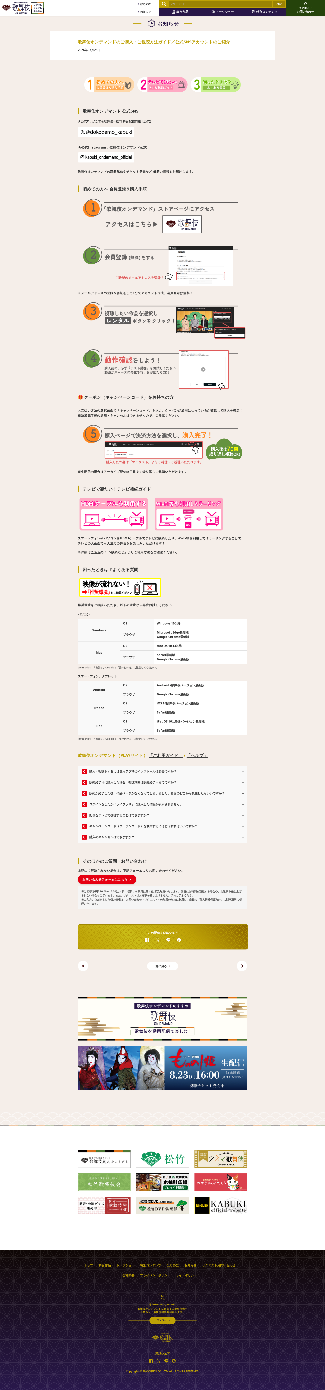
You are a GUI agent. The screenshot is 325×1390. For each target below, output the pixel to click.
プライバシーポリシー (155, 1275)
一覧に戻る (160, 966)
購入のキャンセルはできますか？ (108, 837)
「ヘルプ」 (197, 755)
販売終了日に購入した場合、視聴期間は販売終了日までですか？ (130, 782)
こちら (96, 552)
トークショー (125, 1265)
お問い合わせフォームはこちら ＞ (107, 879)
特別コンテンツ (150, 1265)
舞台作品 (105, 1265)
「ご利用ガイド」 (166, 755)
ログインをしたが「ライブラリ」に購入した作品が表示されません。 (133, 804)
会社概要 (128, 1275)
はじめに (173, 1265)
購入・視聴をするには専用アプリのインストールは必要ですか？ (130, 771)
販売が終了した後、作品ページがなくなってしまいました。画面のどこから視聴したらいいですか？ (154, 793)
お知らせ (191, 1265)
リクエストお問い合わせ (218, 1265)
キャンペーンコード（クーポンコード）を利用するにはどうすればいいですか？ (140, 826)
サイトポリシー (186, 1275)
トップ (88, 1265)
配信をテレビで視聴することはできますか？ (116, 815)
